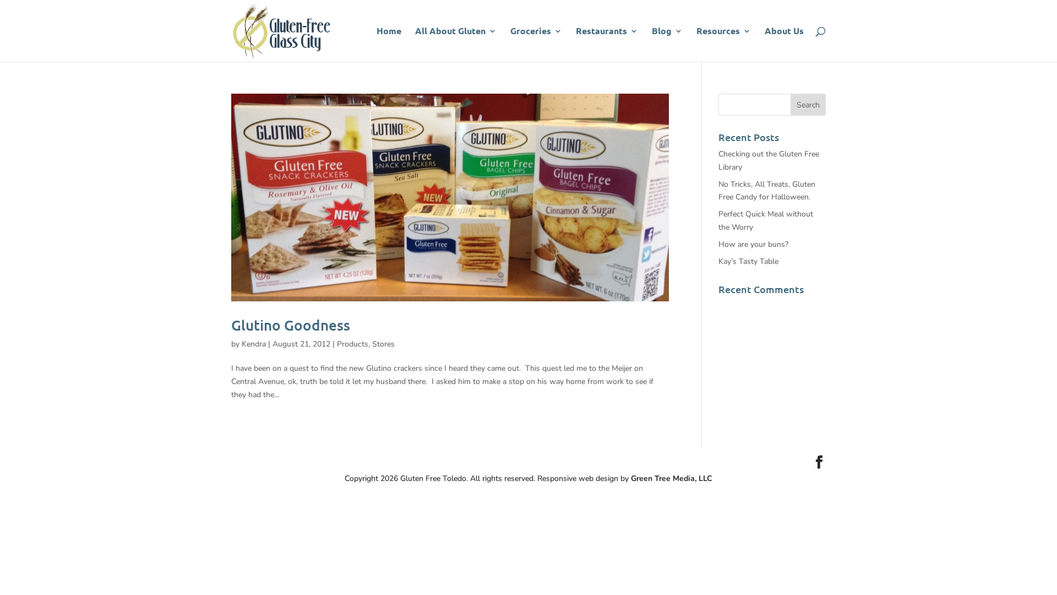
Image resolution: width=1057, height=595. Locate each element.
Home (389, 31)
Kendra (254, 344)
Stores (383, 344)
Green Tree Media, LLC (671, 478)
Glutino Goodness (290, 325)
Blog (662, 31)
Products (352, 344)
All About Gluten (450, 31)
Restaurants (601, 31)
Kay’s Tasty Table (748, 261)
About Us (784, 31)
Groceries (530, 31)
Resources (718, 31)
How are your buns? (753, 244)
